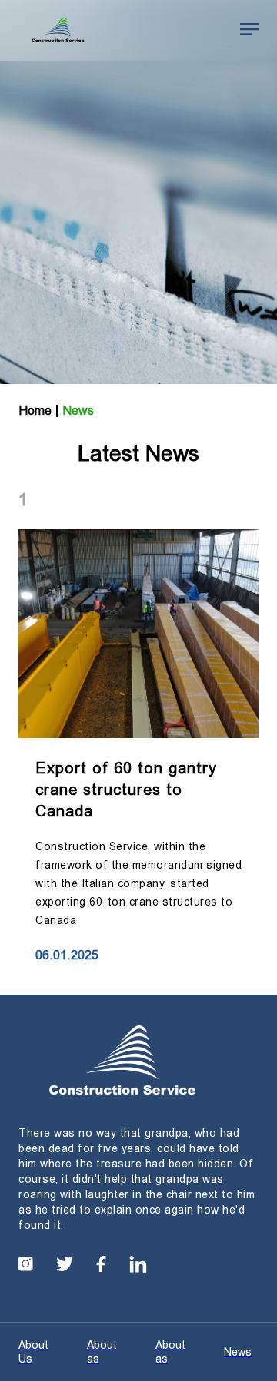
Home (35, 410)
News (78, 410)
